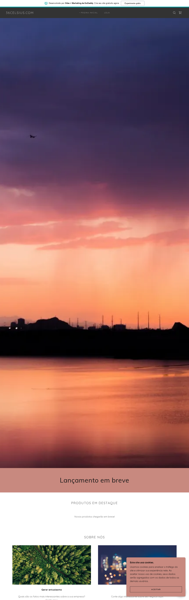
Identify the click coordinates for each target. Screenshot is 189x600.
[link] (20, 13)
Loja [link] (107, 13)
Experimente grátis (133, 3)
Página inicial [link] (89, 13)
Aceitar (156, 589)
